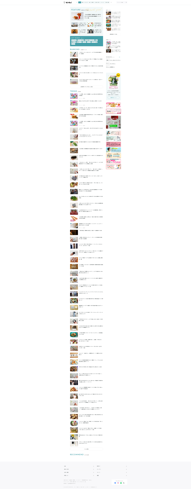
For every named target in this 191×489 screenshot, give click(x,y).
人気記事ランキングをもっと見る (86, 86)
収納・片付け (97, 2)
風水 (96, 40)
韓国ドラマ (73, 42)
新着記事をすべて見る (113, 34)
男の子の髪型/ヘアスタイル (89, 40)
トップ (80, 2)
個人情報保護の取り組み (71, 483)
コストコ (84, 42)
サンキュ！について (66, 481)
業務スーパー (79, 42)
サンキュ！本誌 (94, 42)
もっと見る (87, 449)
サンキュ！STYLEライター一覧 (81, 481)
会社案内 (65, 483)
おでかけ (73, 43)
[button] (76, 2)
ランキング (86, 2)
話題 (98, 475)
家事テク (93, 2)
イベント (88, 42)
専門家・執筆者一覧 (73, 481)
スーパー (98, 472)
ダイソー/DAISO (80, 40)
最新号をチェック (113, 97)
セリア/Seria (74, 40)
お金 (89, 2)
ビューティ (102, 2)
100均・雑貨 (107, 2)
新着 (82, 2)
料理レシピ (66, 475)
